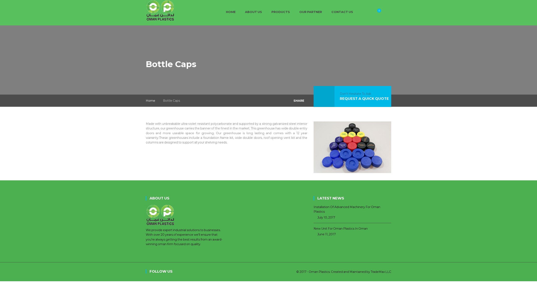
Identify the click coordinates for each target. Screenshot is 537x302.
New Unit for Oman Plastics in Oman (341, 228)
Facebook (182, 272)
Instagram (201, 272)
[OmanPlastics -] (160, 10)
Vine (211, 272)
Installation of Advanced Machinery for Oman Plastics (347, 209)
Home (150, 101)
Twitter (192, 272)
